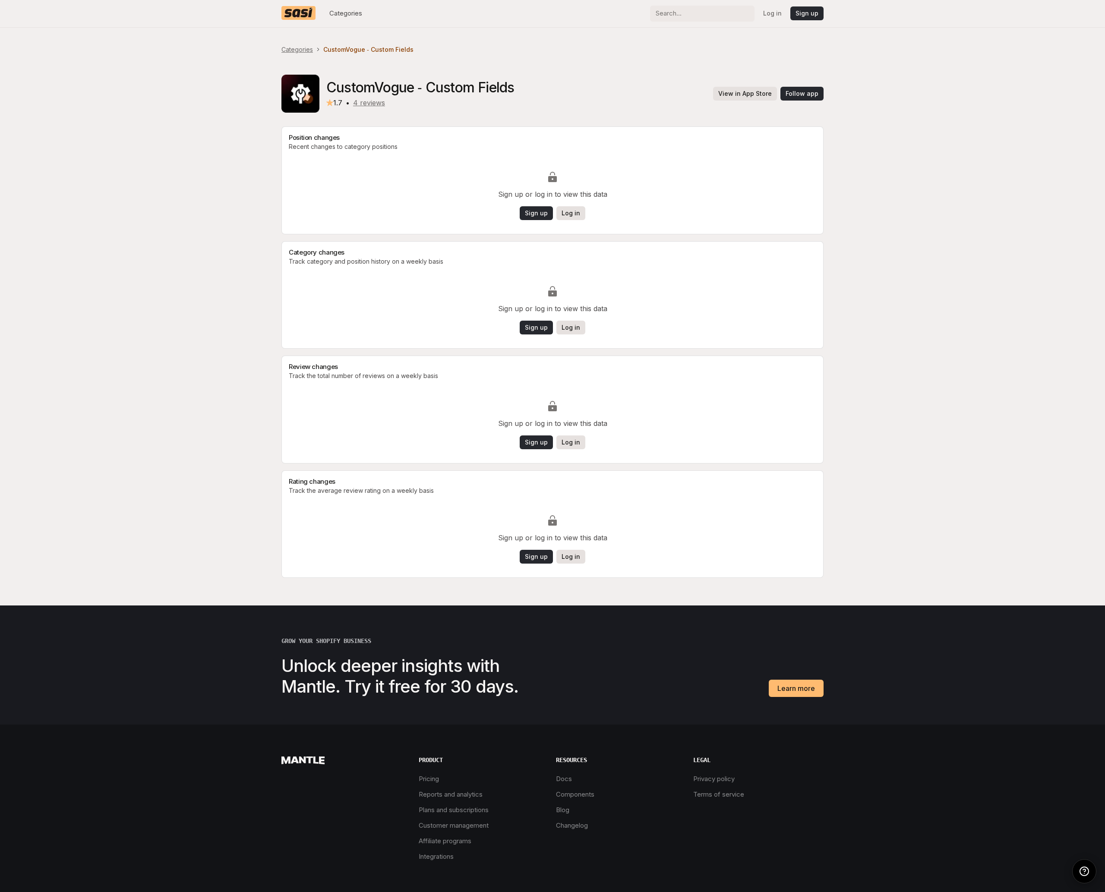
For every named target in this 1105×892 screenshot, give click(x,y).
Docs (564, 779)
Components (575, 794)
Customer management (454, 825)
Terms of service (718, 794)
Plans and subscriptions (454, 810)
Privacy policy (714, 779)
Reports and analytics (451, 794)
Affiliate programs (445, 841)
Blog (562, 810)
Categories (345, 13)
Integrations (436, 856)
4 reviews (369, 102)
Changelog (572, 825)
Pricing (429, 779)
